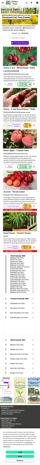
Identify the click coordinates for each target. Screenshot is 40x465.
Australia (14, 33)
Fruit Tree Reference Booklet (11, 424)
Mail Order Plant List (8, 420)
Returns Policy (6, 428)
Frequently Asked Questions (11, 412)
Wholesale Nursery (7, 426)
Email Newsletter (7, 414)
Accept (20, 452)
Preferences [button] (6, 446)
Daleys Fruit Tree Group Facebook (12, 410)
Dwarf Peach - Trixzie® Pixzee (17, 233)
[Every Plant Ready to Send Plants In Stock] (20, 390)
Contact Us (5, 408)
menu (3, 3)
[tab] (4, 6)
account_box (37, 3)
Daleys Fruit (15, 2)
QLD (19, 33)
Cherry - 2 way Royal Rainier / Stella (19, 109)
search (26, 3)
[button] (2, 11)
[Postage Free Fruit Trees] (6, 400)
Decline (20, 456)
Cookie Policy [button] (28, 442)
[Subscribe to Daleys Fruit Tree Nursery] (6, 386)
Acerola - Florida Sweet (14, 192)
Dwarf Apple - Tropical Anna (16, 150)
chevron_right (33, 256)
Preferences (20, 460)
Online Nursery (6, 422)
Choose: (12, 125)
